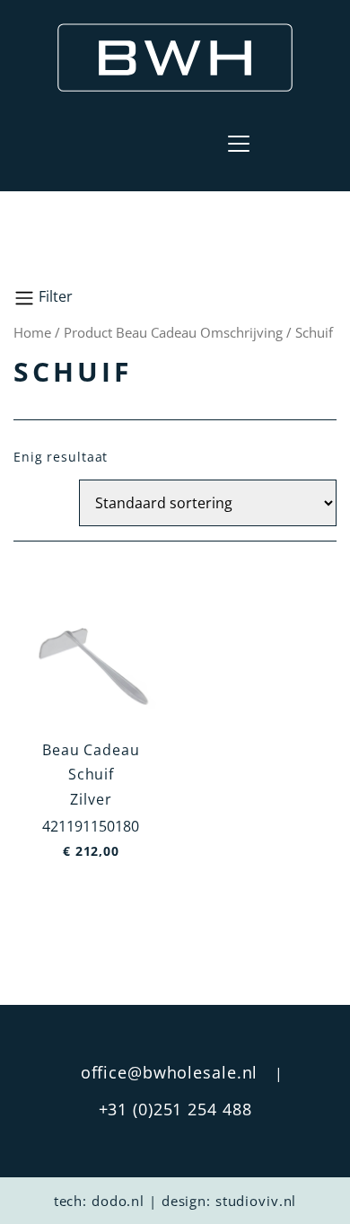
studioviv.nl (256, 1201)
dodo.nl (118, 1201)
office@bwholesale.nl (169, 1072)
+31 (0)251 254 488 (175, 1109)
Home (32, 332)
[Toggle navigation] (239, 144)
